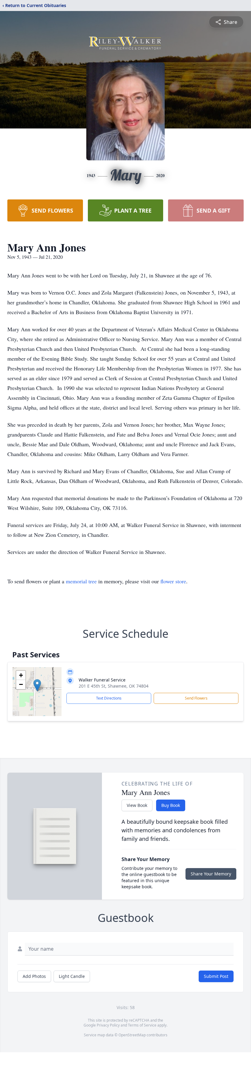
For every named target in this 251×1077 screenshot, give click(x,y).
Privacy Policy (108, 1025)
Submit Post (216, 976)
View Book (137, 805)
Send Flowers (196, 698)
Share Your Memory (211, 874)
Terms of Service (142, 1025)
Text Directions (109, 698)
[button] (37, 685)
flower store (173, 581)
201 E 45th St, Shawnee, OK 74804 (113, 686)
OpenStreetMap (132, 1035)
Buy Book (170, 805)
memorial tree (81, 581)
